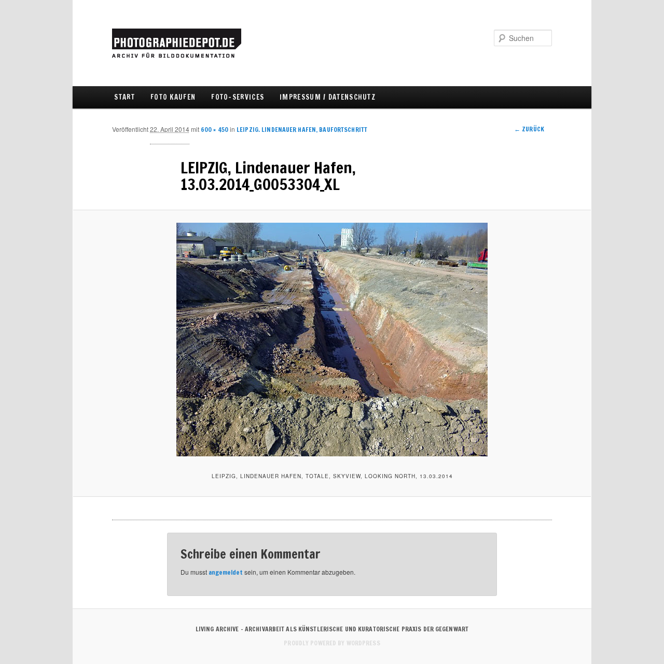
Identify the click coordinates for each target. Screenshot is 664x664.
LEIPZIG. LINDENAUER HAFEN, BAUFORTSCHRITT (302, 129)
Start (124, 97)
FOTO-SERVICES (237, 97)
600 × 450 (214, 129)
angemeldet (226, 572)
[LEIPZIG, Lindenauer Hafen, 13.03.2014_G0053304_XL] (332, 339)
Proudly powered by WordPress (332, 643)
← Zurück (529, 129)
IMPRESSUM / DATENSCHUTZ (328, 97)
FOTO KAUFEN (173, 97)
